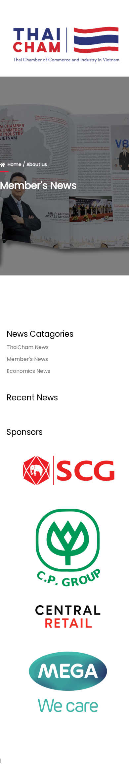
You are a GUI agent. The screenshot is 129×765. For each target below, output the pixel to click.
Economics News (28, 371)
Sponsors (25, 432)
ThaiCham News (28, 347)
